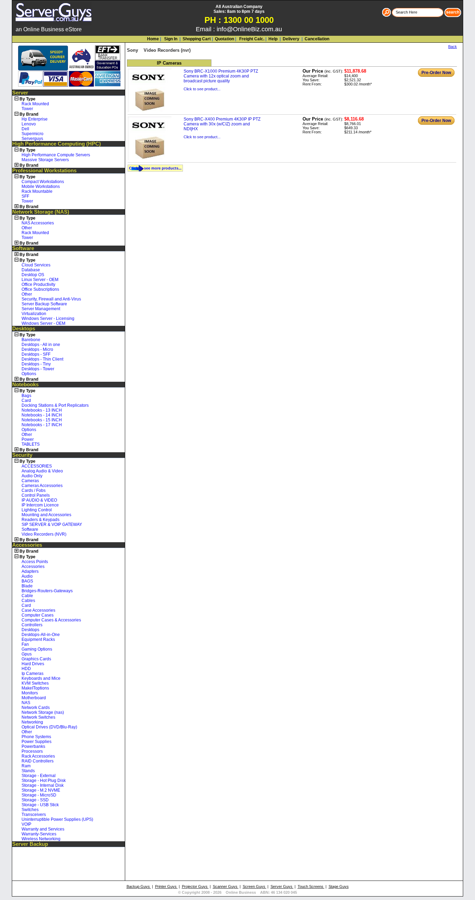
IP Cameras (169, 63)
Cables (28, 600)
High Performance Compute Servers (56, 154)
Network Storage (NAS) (40, 212)
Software (23, 248)
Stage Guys (339, 886)
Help (272, 38)
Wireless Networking (41, 838)
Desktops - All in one (41, 344)
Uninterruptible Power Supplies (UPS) (57, 819)
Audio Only (32, 475)
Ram (26, 765)
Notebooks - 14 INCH (42, 415)
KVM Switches (35, 683)
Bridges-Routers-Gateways (47, 590)
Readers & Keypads (40, 519)
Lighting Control (37, 509)
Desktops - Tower (38, 368)
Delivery (290, 38)
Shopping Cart (197, 38)
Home (153, 38)
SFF (25, 196)
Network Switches (38, 717)
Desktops (23, 328)
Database (31, 269)
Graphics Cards (36, 659)
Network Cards (36, 707)
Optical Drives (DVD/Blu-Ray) (49, 727)
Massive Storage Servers (45, 159)
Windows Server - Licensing (48, 318)
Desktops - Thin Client (42, 359)
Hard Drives (33, 663)
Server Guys (282, 886)
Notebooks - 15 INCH (42, 420)
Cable (27, 595)
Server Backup (30, 844)
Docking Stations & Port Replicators (55, 405)
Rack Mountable (37, 191)
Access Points (35, 561)
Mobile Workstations (41, 186)
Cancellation (316, 38)
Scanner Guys (226, 886)
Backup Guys (139, 886)
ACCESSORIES (37, 466)
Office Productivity (38, 284)
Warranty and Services (43, 829)
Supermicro (32, 133)
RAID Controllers (38, 761)
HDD (26, 668)
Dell (25, 128)
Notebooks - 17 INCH (42, 424)
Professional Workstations (44, 170)
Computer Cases (38, 615)
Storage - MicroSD (39, 795)
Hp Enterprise (35, 119)
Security (22, 455)
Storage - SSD (35, 800)
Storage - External (39, 775)
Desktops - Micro (37, 349)
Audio (27, 576)
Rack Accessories (38, 756)
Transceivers (34, 814)
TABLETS (31, 444)
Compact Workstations (43, 181)
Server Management (41, 308)
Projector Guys (195, 886)
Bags (26, 395)
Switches (30, 809)
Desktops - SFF (36, 354)
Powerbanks (33, 746)
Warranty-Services (39, 834)
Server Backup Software (44, 304)
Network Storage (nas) (43, 712)
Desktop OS (33, 274)
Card (26, 400)
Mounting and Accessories (46, 514)
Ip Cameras (32, 673)
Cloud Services (36, 265)
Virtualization (34, 313)
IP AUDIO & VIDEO (39, 500)
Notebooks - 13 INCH (42, 410)
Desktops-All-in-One (41, 634)
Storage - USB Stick (40, 804)
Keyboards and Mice (41, 678)
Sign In (170, 38)
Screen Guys (254, 886)
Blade (27, 586)
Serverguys (32, 138)
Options (29, 373)
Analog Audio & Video (42, 471)
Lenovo (29, 124)
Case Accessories (38, 610)
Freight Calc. (251, 38)
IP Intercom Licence (40, 505)
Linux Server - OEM (40, 279)
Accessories (27, 545)
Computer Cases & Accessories (51, 620)
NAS (26, 702)
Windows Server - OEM (43, 323)
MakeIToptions (35, 688)
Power (28, 439)
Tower (27, 108)
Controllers (32, 624)
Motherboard (34, 697)
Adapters (30, 571)
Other (27, 227)
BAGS (27, 581)
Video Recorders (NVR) (44, 534)
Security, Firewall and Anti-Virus (51, 299)
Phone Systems (36, 736)
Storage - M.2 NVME (41, 790)
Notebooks (25, 384)
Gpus (27, 654)
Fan (25, 644)
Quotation (224, 38)
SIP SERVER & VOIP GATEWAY (52, 524)
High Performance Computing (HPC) (56, 144)
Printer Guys (166, 886)
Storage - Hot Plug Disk (44, 780)
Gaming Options (37, 649)
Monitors (30, 693)
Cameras (30, 480)
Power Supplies (36, 741)
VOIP (26, 824)
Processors (32, 751)
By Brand (28, 114)
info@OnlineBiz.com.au (249, 29)
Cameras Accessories (42, 485)
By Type (27, 99)
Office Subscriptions (40, 289)
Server (20, 93)
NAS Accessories (38, 223)
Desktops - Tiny (36, 364)
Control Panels (36, 495)
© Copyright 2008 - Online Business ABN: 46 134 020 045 (237, 892)
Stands (28, 770)
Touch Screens (311, 886)
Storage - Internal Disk (43, 785)
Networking (32, 722)
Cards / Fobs (34, 490)
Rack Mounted (35, 103)
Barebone (31, 339)
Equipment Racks (38, 639)
